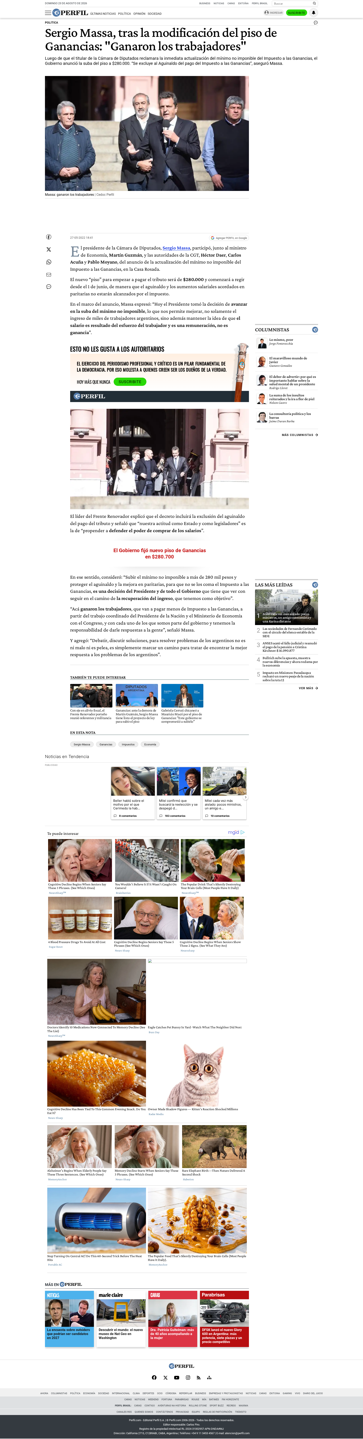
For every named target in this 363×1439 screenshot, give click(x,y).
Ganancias (106, 744)
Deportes (148, 1393)
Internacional (121, 1393)
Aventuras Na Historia (172, 1405)
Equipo (196, 1412)
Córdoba (171, 1393)
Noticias (219, 3)
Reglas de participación (217, 1412)
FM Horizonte (230, 1399)
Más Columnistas (297, 435)
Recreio (231, 1405)
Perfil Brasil (260, 3)
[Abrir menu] (48, 12)
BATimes (214, 1399)
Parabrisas (182, 1399)
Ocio (160, 1393)
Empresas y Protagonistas (226, 1393)
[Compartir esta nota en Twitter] (49, 249)
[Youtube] (176, 1378)
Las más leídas (273, 585)
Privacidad (182, 1412)
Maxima (243, 1405)
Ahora (44, 1393)
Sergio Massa (82, 744)
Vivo (297, 1393)
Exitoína (243, 3)
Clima (136, 1393)
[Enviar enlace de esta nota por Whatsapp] (49, 262)
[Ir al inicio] (70, 13)
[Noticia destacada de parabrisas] (224, 1296)
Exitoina (275, 1393)
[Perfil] (71, 1285)
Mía (204, 1399)
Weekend (153, 1399)
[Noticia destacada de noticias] (69, 1296)
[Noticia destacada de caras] (172, 1296)
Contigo (150, 1405)
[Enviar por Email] (49, 274)
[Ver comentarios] (315, 23)
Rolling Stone (198, 1405)
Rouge (195, 1399)
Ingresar (276, 12)
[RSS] (198, 1378)
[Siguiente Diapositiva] (245, 797)
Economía (150, 744)
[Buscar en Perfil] (314, 3)
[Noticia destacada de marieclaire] (121, 1296)
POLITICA (51, 22)
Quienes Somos (144, 1412)
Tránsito (240, 1412)
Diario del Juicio (313, 1393)
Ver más (306, 688)
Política (124, 14)
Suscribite (296, 13)
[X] (165, 1377)
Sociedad (155, 14)
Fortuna (167, 1399)
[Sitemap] (209, 1378)
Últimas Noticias (103, 14)
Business (204, 3)
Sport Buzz (217, 1405)
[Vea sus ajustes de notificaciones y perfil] (313, 12)
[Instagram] (188, 1377)
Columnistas (272, 330)
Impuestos (128, 744)
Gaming (287, 1393)
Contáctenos (164, 1412)
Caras (231, 3)
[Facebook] (154, 1378)
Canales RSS (124, 1412)
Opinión (139, 14)
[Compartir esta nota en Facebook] (49, 237)
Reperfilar (185, 1393)
